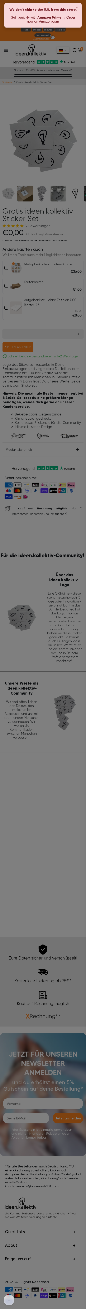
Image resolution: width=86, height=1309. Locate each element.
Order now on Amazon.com (51, 19)
